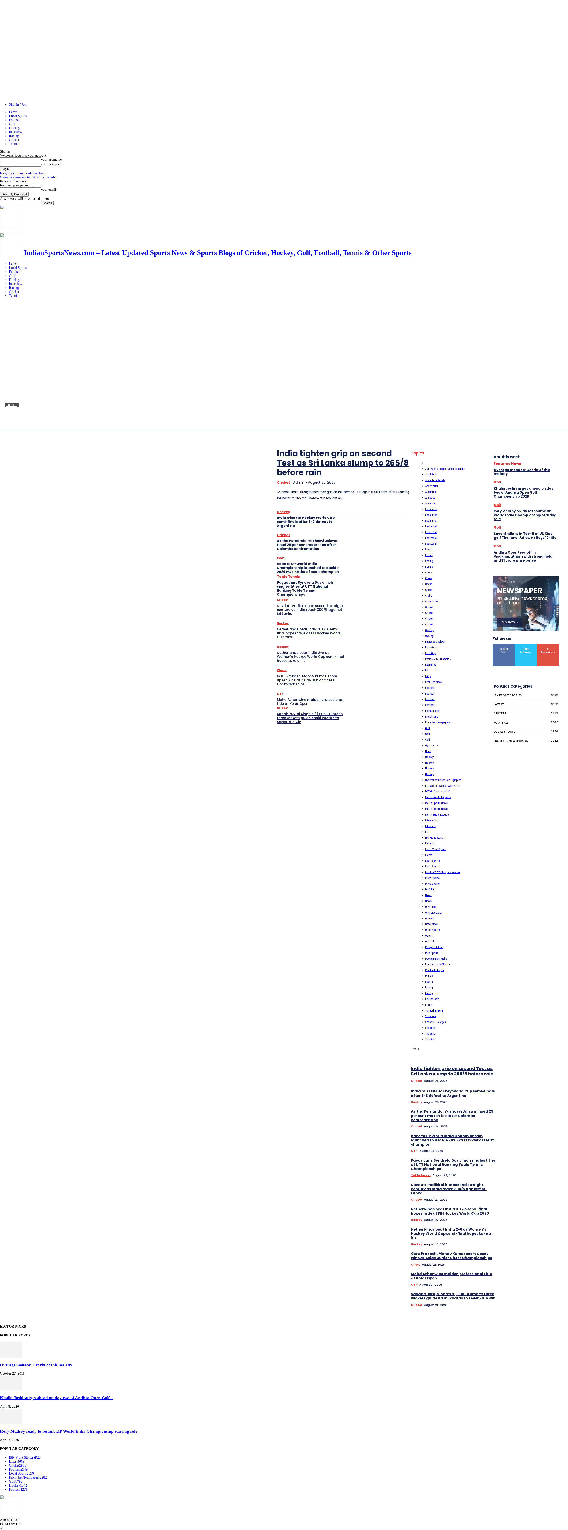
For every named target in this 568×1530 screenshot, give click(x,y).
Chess (282, 670)
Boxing (429, 555)
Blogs (428, 549)
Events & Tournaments (438, 659)
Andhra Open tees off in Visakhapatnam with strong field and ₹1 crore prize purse (523, 556)
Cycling (429, 630)
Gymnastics (431, 745)
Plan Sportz (431, 953)
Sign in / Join (18, 104)
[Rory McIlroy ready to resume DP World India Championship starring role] (11, 1423)
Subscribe (548, 645)
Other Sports (432, 929)
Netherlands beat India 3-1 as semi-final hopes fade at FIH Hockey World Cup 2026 (308, 633)
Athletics (430, 497)
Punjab (429, 976)
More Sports (432, 878)
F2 (426, 670)
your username (51, 159)
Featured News (433, 682)
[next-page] (559, 983)
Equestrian (431, 647)
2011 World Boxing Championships (445, 468)
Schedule (430, 1016)
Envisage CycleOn (435, 641)
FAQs (428, 676)
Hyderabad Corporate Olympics (443, 780)
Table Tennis (288, 576)
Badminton (431, 509)
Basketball (431, 526)
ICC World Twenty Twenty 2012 (443, 785)
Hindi (428, 751)
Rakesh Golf (432, 999)
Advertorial (431, 486)
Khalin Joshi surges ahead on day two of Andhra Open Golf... (56, 1397)
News (428, 895)
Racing (14, 136)
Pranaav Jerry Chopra (437, 964)
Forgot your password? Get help (22, 173)
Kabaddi (430, 843)
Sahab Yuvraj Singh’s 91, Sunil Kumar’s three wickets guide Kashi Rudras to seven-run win (310, 718)
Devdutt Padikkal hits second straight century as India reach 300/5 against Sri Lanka (310, 609)
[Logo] (11, 226)
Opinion (429, 918)
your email (48, 189)
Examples (430, 664)
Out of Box (431, 941)
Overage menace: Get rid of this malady (28, 177)
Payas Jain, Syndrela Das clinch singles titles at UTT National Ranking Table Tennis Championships (305, 588)
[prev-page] (553, 983)
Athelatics (430, 491)
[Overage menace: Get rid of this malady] (11, 1356)
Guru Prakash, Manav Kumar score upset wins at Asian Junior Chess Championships (307, 680)
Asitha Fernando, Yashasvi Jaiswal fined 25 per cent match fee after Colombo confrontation (308, 544)
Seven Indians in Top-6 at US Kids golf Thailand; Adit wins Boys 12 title (525, 535)
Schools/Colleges (435, 1022)
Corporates (431, 601)
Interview (15, 132)
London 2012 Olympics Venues (442, 872)
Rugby (428, 1004)
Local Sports (18, 116)
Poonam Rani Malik (436, 958)
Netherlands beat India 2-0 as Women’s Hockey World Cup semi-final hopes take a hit (310, 656)
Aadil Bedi (431, 474)
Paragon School (434, 947)
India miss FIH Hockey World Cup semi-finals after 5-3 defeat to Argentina (306, 521)
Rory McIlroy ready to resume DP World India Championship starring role (525, 515)
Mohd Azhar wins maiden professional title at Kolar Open (310, 701)
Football (14, 120)
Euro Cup (430, 653)
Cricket (14, 140)
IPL (427, 831)
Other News (431, 924)
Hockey (14, 128)
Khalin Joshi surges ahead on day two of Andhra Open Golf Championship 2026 (523, 492)
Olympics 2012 (433, 912)
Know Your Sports (435, 849)
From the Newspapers (437, 722)
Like (503, 645)
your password (51, 164)
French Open (432, 716)
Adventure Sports (435, 480)
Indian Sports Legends (438, 797)
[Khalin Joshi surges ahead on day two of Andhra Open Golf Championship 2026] (11, 1389)
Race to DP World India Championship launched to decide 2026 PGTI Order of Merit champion (308, 568)
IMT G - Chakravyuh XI (437, 791)
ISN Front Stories (435, 837)
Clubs (428, 595)
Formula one (432, 710)
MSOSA (429, 889)
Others (429, 935)
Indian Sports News (436, 803)
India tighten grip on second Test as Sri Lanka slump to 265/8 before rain (171, 416)
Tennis (13, 144)
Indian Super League (437, 814)
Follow (526, 645)
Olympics (430, 906)
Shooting (430, 1027)
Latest (13, 112)
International (432, 820)
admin (9, 425)
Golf (12, 124)
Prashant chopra (434, 970)
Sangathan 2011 (434, 1010)
